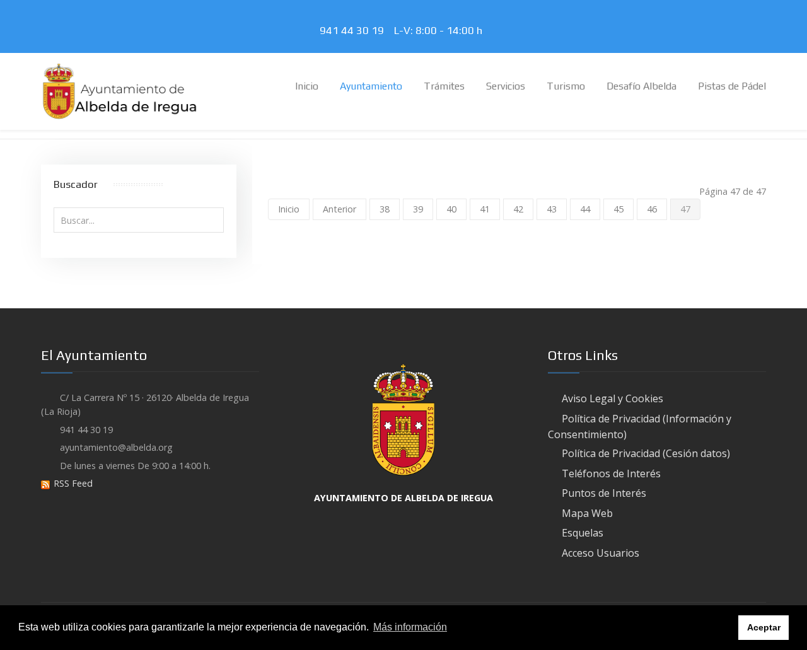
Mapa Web (587, 513)
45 (618, 209)
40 (451, 209)
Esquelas (582, 533)
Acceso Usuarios (600, 553)
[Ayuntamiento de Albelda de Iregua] (120, 90)
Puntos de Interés (604, 493)
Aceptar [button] (764, 627)
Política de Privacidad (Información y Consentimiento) (639, 426)
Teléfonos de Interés (611, 473)
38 (385, 209)
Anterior (339, 209)
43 (552, 209)
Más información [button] (410, 627)
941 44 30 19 (354, 30)
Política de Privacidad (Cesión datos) (646, 453)
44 (585, 209)
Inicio (288, 209)
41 (485, 209)
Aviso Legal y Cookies (612, 398)
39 (418, 209)
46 (652, 209)
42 (518, 209)
